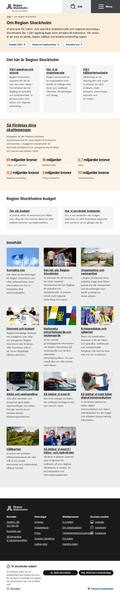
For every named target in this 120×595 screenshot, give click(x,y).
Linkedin (99, 522)
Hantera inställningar (102, 588)
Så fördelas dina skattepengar (21, 127)
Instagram (100, 527)
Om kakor (15, 588)
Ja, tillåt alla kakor (60, 572)
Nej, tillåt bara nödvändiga (96, 572)
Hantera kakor (70, 544)
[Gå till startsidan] (17, 6)
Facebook (100, 533)
